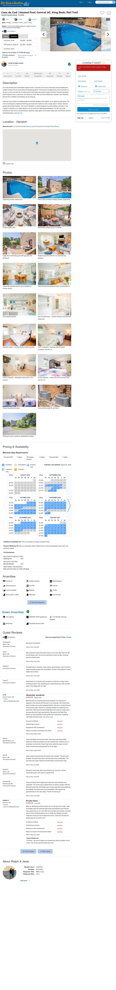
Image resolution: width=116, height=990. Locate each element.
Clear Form (104, 118)
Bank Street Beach (53, 126)
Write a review (45, 851)
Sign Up (80, 118)
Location (18, 76)
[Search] (114, 2)
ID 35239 (42, 9)
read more (17, 113)
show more (49, 717)
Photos (27, 76)
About (68, 76)
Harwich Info (9, 164)
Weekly (14, 36)
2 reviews (5, 804)
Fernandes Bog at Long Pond (28, 126)
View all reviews (29, 851)
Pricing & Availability (38, 75)
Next (108, 34)
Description (8, 76)
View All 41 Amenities (37, 602)
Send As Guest (93, 109)
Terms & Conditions (102, 113)
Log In (91, 118)
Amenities (50, 76)
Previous (43, 34)
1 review (5, 699)
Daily (6, 36)
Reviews (59, 76)
